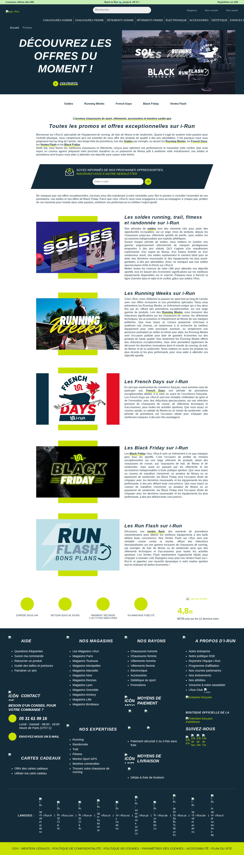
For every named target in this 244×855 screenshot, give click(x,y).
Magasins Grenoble (85, 690)
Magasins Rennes (84, 680)
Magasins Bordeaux (86, 704)
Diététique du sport (143, 680)
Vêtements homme (143, 661)
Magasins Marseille (85, 670)
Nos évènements (200, 675)
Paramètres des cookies (163, 848)
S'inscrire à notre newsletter (207, 685)
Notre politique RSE (202, 656)
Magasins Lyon (82, 685)
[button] (148, 181)
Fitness (77, 754)
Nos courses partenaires (205, 670)
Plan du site (221, 848)
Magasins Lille (82, 699)
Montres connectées (86, 763)
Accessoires (139, 675)
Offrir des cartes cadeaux (31, 768)
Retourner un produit (28, 661)
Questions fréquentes (28, 651)
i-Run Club (196, 690)
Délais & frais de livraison (147, 777)
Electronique (139, 670)
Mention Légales (35, 848)
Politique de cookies (121, 848)
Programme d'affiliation (204, 665)
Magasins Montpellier (87, 665)
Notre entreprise (199, 651)
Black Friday (151, 103)
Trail (75, 749)
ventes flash (156, 531)
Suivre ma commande (28, 656)
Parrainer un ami (25, 670)
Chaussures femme (144, 656)
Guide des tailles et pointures (33, 665)
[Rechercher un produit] (147, 10)
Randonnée (80, 744)
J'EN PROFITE (69, 83)
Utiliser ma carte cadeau (30, 773)
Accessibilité (197, 848)
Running (78, 739)
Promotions (138, 685)
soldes (151, 228)
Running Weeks (94, 103)
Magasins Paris (83, 656)
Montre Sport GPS (85, 759)
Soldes (68, 103)
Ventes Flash (178, 103)
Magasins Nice (82, 675)
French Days (124, 103)
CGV (15, 848)
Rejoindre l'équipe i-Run (204, 661)
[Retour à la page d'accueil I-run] (21, 15)
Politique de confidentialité (76, 848)
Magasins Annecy (84, 694)
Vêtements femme (143, 665)
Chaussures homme (144, 651)
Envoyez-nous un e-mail (39, 736)
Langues (26, 815)
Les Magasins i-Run (86, 651)
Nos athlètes (197, 680)
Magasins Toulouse (85, 661)
